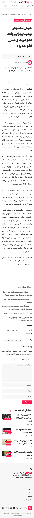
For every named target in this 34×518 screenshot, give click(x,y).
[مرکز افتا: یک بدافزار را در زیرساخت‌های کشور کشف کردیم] (6, 416)
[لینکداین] (8, 507)
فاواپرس (25, 62)
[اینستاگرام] (11, 507)
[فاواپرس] (24, 2)
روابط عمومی (28, 333)
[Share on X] (29, 56)
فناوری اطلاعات (19, 20)
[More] (17, 56)
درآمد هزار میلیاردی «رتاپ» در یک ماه (16, 313)
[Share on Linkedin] (23, 56)
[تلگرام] (6, 507)
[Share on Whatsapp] (26, 56)
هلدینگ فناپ (19, 330)
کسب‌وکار (8, 442)
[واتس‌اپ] (3, 507)
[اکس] (16, 507)
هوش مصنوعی (11, 330)
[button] (30, 2)
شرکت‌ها (28, 20)
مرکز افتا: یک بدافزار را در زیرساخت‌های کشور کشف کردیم (23, 418)
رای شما (29, 359)
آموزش (9, 433)
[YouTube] (13, 507)
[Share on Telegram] (20, 56)
